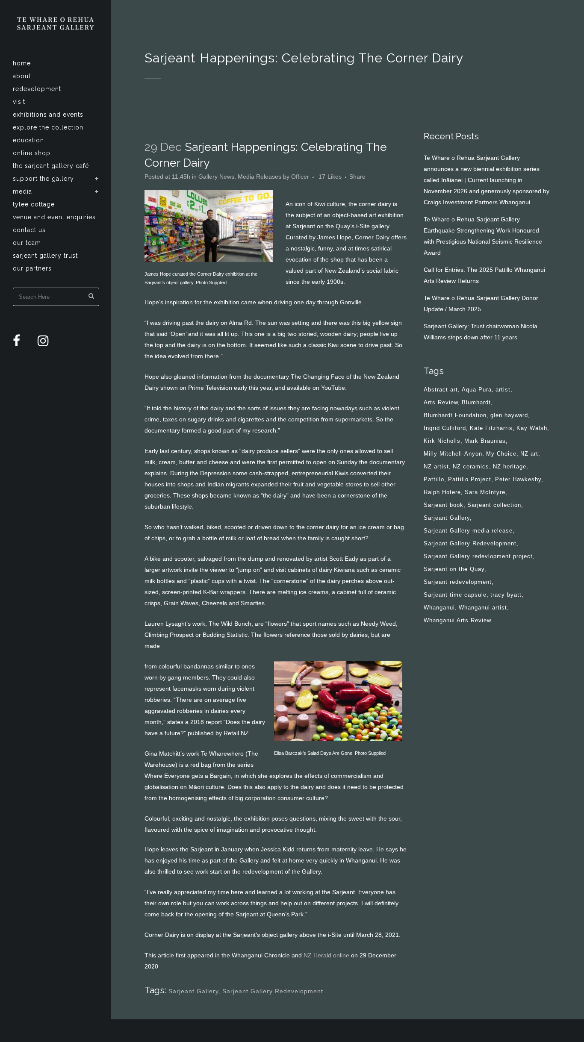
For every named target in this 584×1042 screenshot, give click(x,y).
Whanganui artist (483, 607)
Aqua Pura (477, 389)
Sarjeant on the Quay (454, 569)
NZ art (529, 453)
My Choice (501, 453)
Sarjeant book (443, 505)
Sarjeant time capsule (455, 595)
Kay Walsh (531, 428)
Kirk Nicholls (442, 441)
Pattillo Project (469, 479)
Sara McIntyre (485, 492)
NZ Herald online (325, 955)
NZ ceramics (471, 466)
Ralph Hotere (442, 492)
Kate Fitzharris (491, 428)
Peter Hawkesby (518, 479)
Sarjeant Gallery (193, 991)
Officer (300, 176)
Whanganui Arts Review (457, 620)
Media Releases (259, 176)
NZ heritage (509, 466)
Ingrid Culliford (445, 428)
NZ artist (436, 466)
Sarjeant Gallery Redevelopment (272, 991)
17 (330, 177)
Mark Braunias (485, 441)
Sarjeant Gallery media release (468, 530)
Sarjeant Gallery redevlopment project (478, 556)
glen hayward (509, 415)
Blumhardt (476, 402)
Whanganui (439, 607)
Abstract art (441, 389)
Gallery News (216, 176)
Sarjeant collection (494, 505)
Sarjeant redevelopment (458, 582)
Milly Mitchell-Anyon (453, 453)
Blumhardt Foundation (455, 415)
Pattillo (434, 479)
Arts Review (441, 402)
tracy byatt (506, 595)
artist (503, 389)
